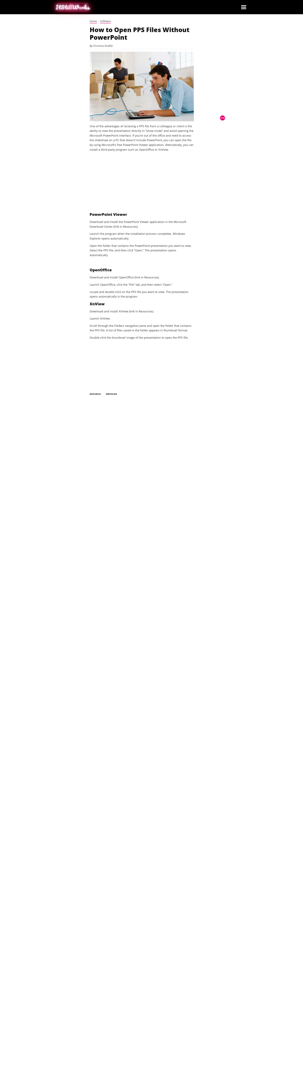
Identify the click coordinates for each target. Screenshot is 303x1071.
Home (93, 21)
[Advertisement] (142, 185)
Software (105, 21)
